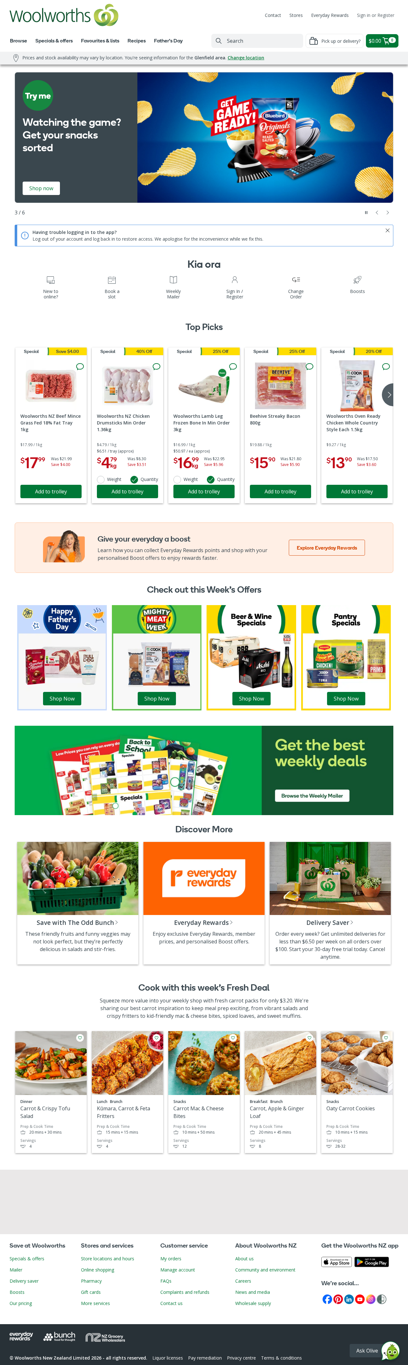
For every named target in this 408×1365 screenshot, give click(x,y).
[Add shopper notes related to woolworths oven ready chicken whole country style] (386, 366)
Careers (243, 1281)
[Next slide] (388, 212)
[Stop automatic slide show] (366, 212)
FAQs (165, 1281)
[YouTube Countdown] (360, 1299)
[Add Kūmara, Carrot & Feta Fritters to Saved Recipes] (156, 1038)
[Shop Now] (62, 657)
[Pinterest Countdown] (338, 1299)
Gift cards (91, 1292)
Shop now (41, 188)
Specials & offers (27, 1259)
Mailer (16, 1270)
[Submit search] (219, 41)
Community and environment (265, 1270)
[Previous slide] (377, 212)
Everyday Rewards (330, 15)
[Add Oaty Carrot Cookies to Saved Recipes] (386, 1038)
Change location (246, 58)
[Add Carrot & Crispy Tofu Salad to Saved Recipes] (80, 1038)
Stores (296, 15)
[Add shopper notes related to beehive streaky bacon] (309, 366)
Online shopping (97, 1270)
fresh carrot (229, 1000)
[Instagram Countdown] (370, 1299)
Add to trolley (51, 491)
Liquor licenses (167, 1358)
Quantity (149, 479)
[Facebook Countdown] (327, 1299)
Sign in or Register (375, 15)
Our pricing (21, 1303)
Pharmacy (91, 1281)
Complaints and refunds (184, 1292)
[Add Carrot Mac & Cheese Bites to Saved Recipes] (233, 1038)
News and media (252, 1292)
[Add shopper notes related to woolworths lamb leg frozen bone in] (233, 366)
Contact (273, 15)
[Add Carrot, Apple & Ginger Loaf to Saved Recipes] (309, 1038)
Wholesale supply (253, 1303)
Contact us (171, 1303)
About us (244, 1259)
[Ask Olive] (390, 1352)
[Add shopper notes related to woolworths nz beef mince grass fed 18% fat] (80, 366)
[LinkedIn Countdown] (349, 1299)
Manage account (177, 1270)
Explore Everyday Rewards (327, 547)
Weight (114, 479)
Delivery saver (24, 1281)
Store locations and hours (107, 1259)
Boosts (17, 1292)
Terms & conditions (281, 1358)
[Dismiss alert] (387, 230)
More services (95, 1303)
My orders (170, 1259)
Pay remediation (205, 1358)
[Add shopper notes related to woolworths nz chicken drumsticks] (156, 366)
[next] (387, 394)
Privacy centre (241, 1358)
